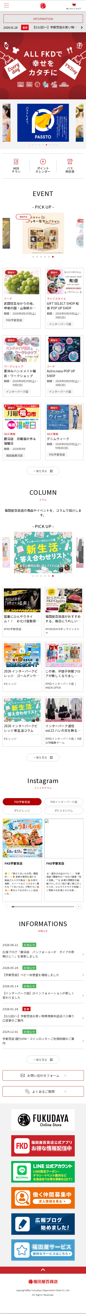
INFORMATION (43, 19)
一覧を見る (40, 471)
